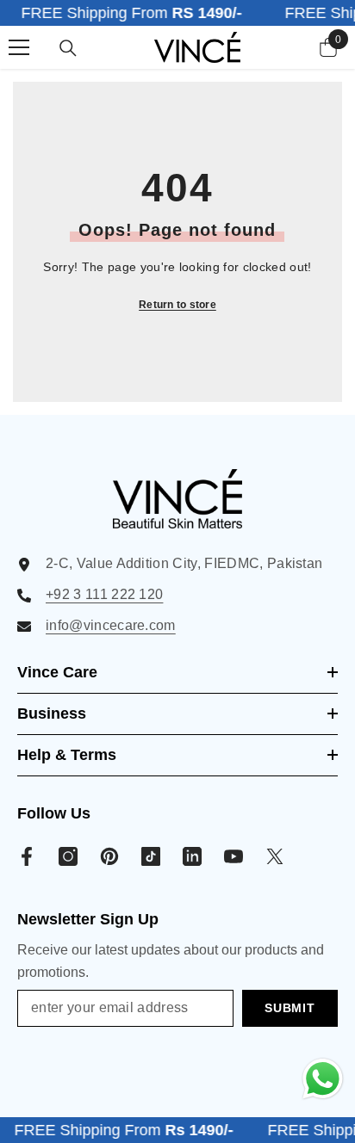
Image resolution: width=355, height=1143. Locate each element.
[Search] (68, 48)
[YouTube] (233, 856)
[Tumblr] (192, 856)
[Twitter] (275, 856)
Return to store (177, 305)
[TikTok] (150, 856)
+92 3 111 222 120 (104, 594)
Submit (290, 1008)
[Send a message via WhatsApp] (322, 1079)
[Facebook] (26, 856)
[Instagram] (68, 856)
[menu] (19, 47)
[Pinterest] (109, 856)
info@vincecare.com (111, 625)
